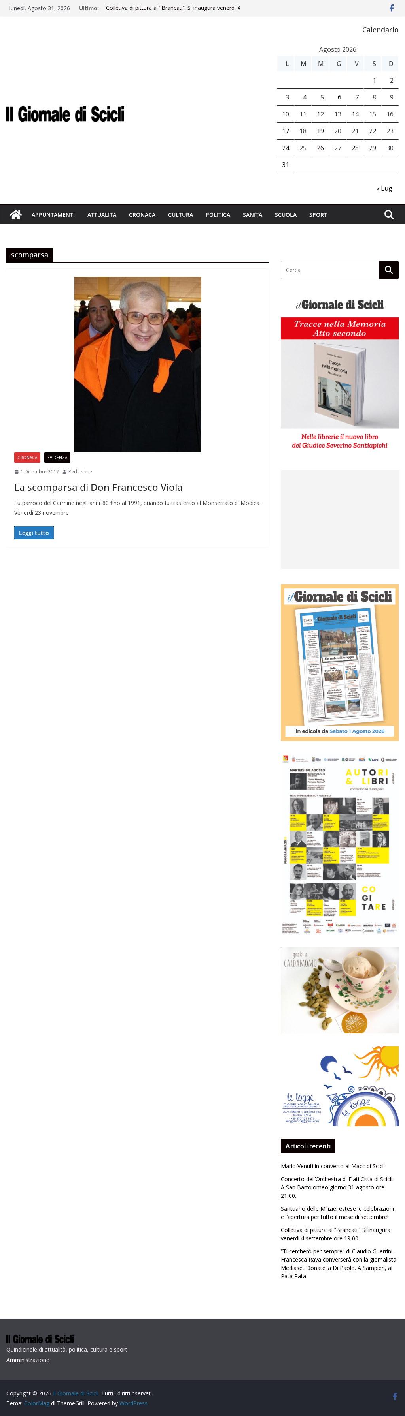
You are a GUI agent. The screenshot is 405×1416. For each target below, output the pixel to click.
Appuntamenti (53, 214)
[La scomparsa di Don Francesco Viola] (137, 364)
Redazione (80, 471)
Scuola (286, 214)
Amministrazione (27, 1359)
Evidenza (57, 457)
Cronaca (142, 214)
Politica (218, 214)
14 (355, 114)
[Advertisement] (340, 519)
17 (285, 131)
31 (285, 164)
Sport (318, 214)
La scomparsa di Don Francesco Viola (98, 486)
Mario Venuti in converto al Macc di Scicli (333, 1166)
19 (320, 131)
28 (355, 148)
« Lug (384, 188)
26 (320, 148)
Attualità (101, 214)
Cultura (180, 214)
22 (372, 131)
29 (372, 148)
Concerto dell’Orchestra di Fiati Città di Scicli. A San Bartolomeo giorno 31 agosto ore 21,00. (337, 1187)
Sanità (252, 214)
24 (285, 148)
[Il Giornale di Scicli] (15, 214)
